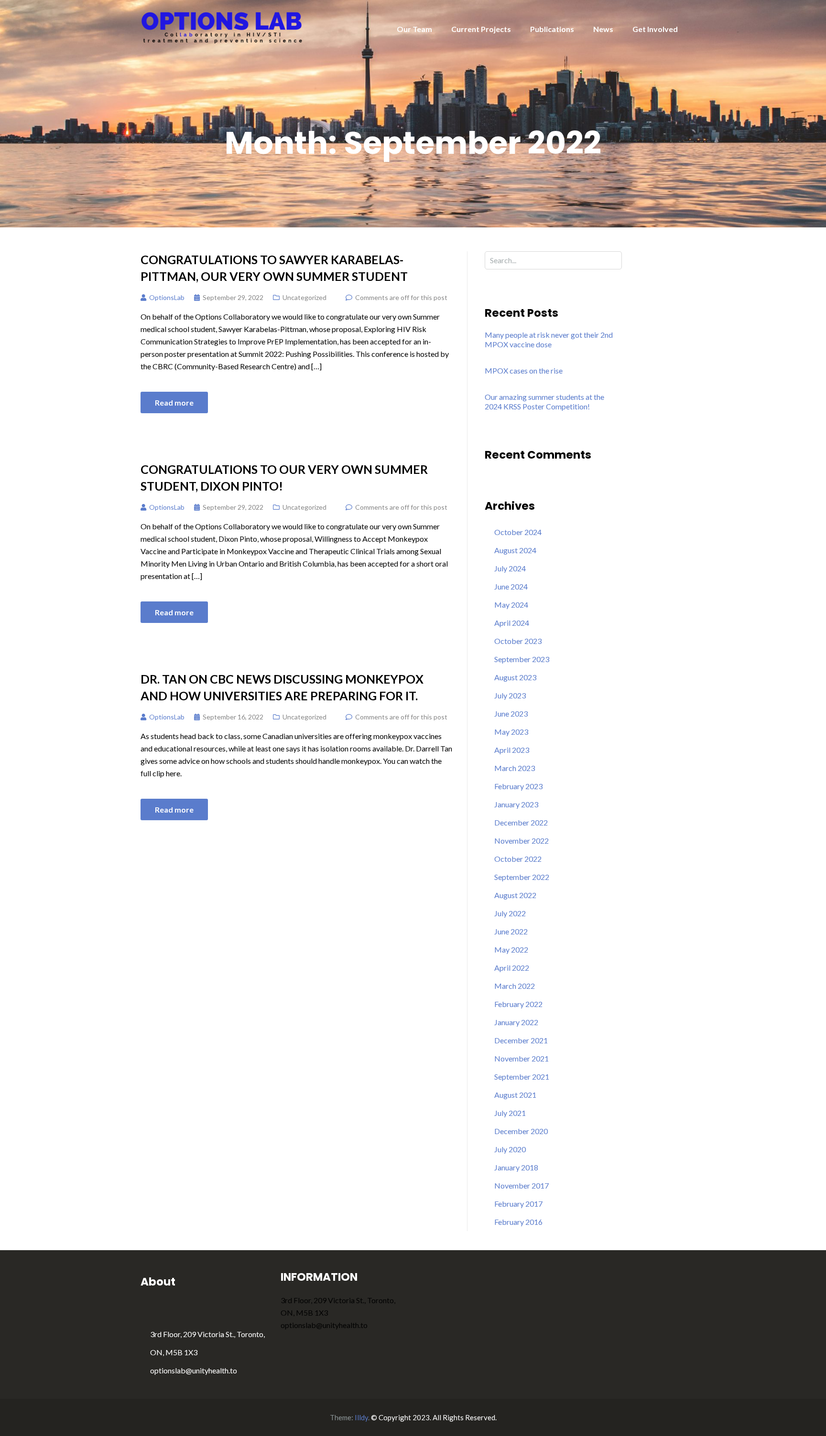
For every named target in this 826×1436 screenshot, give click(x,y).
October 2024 (518, 531)
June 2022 (511, 931)
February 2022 (518, 1003)
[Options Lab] (222, 26)
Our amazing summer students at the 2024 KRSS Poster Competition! (544, 401)
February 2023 (518, 786)
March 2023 (514, 767)
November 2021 (521, 1058)
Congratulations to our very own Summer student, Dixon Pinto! (284, 477)
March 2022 (514, 985)
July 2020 (510, 1149)
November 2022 (521, 840)
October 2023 (518, 640)
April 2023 (511, 749)
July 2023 (510, 695)
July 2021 (510, 1112)
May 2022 (511, 949)
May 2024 (511, 604)
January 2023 (516, 804)
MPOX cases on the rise (524, 370)
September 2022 (521, 876)
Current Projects (481, 28)
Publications (552, 28)
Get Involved (655, 28)
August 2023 (515, 677)
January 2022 (516, 1022)
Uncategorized (304, 297)
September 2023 (521, 659)
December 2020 (521, 1131)
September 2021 (521, 1076)
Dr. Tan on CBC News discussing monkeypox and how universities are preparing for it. (282, 687)
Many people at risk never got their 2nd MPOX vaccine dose (549, 339)
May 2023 (511, 731)
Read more (174, 402)
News (603, 28)
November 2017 (521, 1185)
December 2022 (521, 822)
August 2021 (515, 1094)
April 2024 (511, 622)
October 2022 (518, 858)
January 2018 (516, 1167)
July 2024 (510, 568)
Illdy (361, 1417)
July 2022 (510, 913)
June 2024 (511, 586)
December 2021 (521, 1040)
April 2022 (511, 967)
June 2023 (511, 713)
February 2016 (518, 1221)
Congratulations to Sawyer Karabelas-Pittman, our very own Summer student (274, 267)
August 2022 (515, 895)
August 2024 (515, 550)
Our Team (414, 28)
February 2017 (518, 1203)
